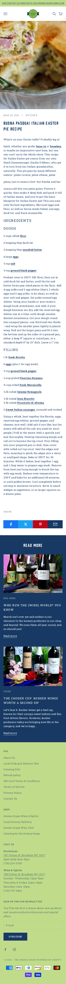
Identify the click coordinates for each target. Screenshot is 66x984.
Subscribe (15, 936)
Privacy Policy (13, 792)
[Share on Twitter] (25, 524)
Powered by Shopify (49, 959)
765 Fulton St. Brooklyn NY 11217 (24, 874)
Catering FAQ (12, 769)
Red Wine (10, 598)
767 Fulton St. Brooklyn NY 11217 (24, 855)
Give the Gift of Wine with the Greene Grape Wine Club (33, 3)
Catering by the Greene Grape (22, 833)
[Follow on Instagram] (14, 949)
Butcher (31, 115)
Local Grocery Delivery (18, 822)
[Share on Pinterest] (40, 524)
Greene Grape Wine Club (19, 827)
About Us (9, 757)
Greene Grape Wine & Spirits (21, 816)
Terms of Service (14, 786)
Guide (7, 691)
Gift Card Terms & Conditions (22, 781)
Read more (10, 635)
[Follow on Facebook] (5, 949)
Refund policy (12, 775)
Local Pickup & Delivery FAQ (21, 763)
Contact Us (10, 798)
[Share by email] (55, 524)
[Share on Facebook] (11, 524)
